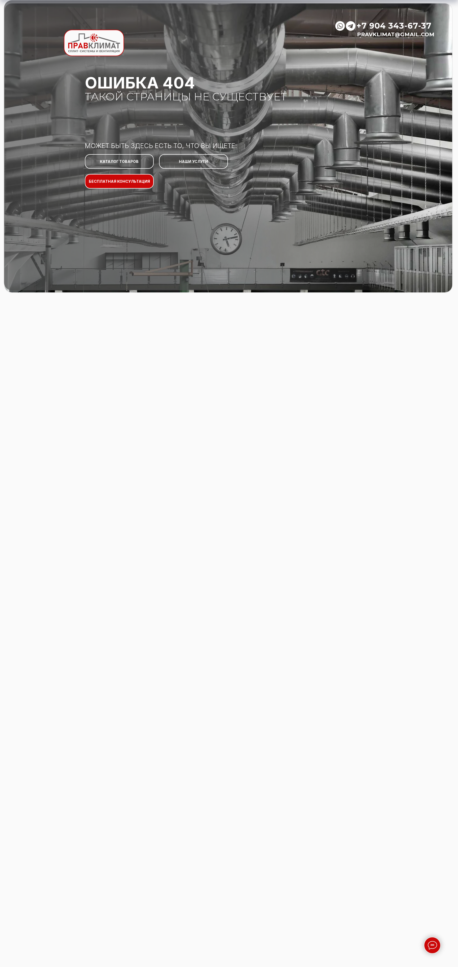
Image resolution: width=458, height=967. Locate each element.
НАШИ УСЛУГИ (193, 161)
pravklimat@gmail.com (395, 34)
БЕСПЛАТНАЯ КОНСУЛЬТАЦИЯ (119, 181)
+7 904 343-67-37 (393, 26)
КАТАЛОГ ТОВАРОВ (119, 161)
